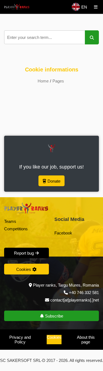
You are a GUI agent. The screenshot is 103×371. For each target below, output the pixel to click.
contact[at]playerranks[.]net (74, 300)
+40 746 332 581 (84, 292)
